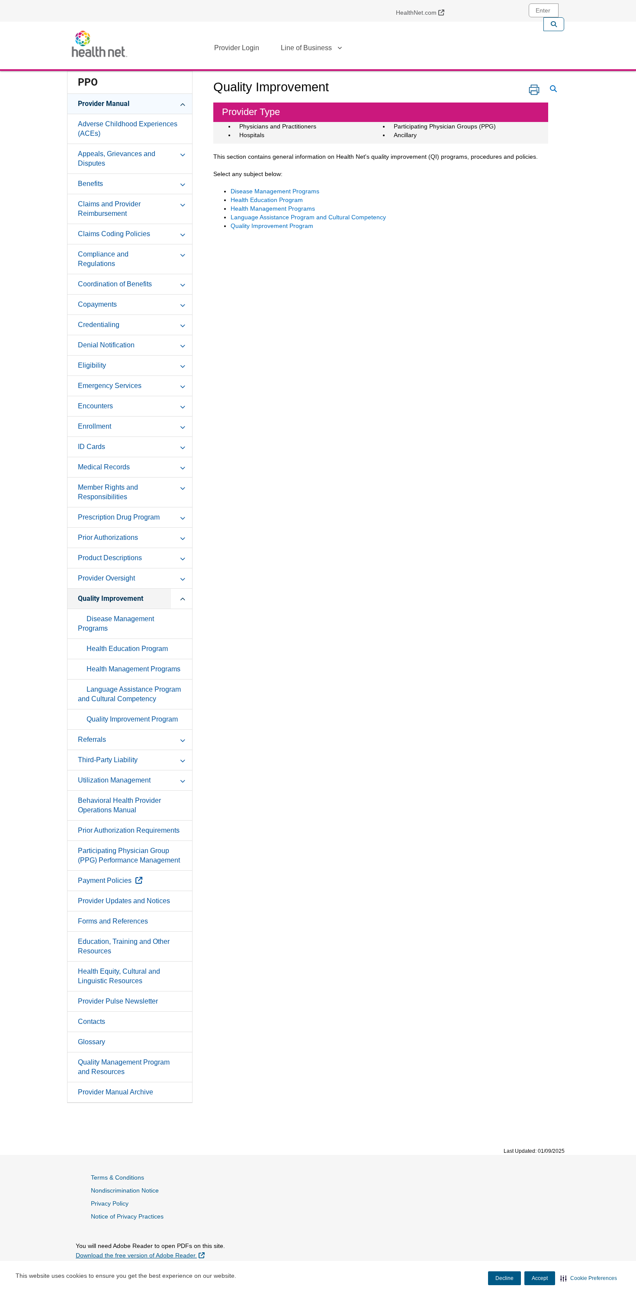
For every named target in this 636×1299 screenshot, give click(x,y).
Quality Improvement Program (132, 719)
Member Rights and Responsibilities (108, 492)
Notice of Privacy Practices (127, 1216)
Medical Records (104, 467)
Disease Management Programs (116, 623)
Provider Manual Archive (115, 1092)
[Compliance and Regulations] (182, 254)
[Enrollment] (182, 426)
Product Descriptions (110, 557)
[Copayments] (182, 304)
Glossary (91, 1042)
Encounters (95, 406)
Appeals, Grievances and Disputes (116, 158)
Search (553, 24)
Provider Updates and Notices (124, 900)
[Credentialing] (182, 324)
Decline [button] (504, 1278)
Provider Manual (103, 103)
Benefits (90, 183)
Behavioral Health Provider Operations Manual (119, 805)
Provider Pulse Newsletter (118, 1001)
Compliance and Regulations (103, 258)
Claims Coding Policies (114, 233)
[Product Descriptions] (182, 557)
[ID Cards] (182, 446)
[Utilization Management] (182, 780)
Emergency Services (109, 385)
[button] (589, 1278)
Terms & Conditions (117, 1177)
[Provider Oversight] (182, 578)
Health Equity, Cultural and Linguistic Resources (119, 976)
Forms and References (113, 921)
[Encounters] (182, 406)
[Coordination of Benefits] (182, 284)
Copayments (97, 304)
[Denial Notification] (182, 345)
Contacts (91, 1021)
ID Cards (91, 446)
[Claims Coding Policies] (182, 233)
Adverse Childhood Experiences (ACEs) (127, 128)
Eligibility (92, 365)
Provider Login (236, 47)
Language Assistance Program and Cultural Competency (129, 694)
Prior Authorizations (108, 537)
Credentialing (98, 324)
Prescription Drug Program (119, 517)
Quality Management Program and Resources (124, 1066)
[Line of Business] (339, 49)
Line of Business (306, 47)
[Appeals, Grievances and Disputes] (182, 153)
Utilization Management (114, 780)
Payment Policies (130, 880)
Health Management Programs (133, 669)
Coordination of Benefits (115, 284)
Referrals (92, 739)
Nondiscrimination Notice (125, 1190)
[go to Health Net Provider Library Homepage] (99, 44)
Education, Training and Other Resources (124, 946)
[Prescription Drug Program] (182, 517)
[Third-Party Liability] (182, 759)
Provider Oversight (106, 578)
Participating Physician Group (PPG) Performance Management (129, 855)
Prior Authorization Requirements (129, 830)
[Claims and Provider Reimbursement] (182, 204)
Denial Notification (106, 345)
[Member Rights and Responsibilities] (182, 487)
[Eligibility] (182, 365)
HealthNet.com (423, 12)
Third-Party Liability (108, 759)
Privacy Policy (109, 1203)
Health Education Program (127, 648)
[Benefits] (182, 183)
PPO (88, 82)
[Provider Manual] (182, 103)
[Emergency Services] (182, 385)
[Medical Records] (182, 467)
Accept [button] (540, 1278)
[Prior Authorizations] (182, 537)
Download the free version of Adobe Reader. (140, 1255)
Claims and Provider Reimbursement (109, 208)
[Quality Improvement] (182, 598)
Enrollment (94, 426)
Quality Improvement (110, 598)
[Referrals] (182, 739)
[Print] (534, 89)
